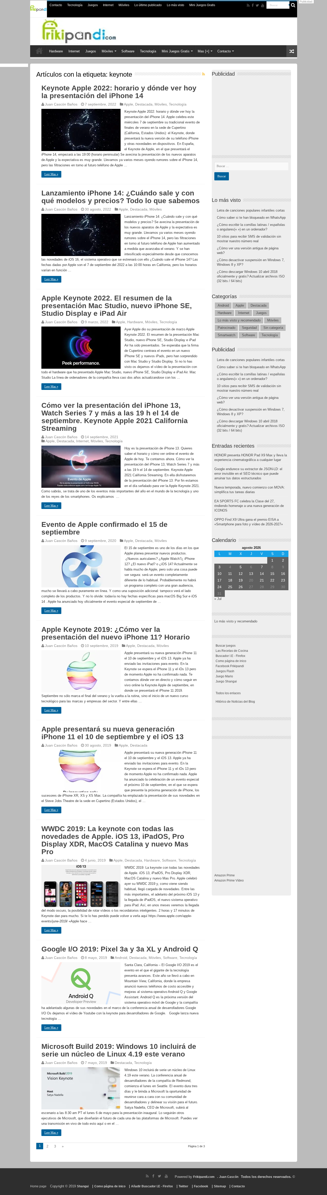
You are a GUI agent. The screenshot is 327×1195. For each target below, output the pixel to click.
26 (241, 587)
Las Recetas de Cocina (232, 651)
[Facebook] (252, 5)
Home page (38, 1186)
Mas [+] (203, 51)
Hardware (56, 51)
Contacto (56, 5)
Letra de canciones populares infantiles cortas (251, 210)
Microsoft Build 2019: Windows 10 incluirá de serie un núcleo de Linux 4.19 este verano (118, 1050)
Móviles (124, 5)
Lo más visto (175, 5)
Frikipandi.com (204, 1177)
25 (230, 587)
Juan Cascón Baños (61, 104)
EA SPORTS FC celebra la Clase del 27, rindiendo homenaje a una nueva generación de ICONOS (249, 505)
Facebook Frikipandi (230, 666)
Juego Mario (224, 676)
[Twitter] (257, 5)
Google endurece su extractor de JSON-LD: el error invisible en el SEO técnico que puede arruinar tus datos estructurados (248, 473)
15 (272, 574)
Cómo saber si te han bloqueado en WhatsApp (251, 217)
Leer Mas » (51, 174)
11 (230, 574)
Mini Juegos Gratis (202, 5)
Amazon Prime (224, 875)
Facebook (201, 1186)
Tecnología (75, 5)
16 (283, 574)
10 (219, 574)
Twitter (183, 1186)
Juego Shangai (226, 681)
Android (121, 958)
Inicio (39, 50)
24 (219, 587)
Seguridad (249, 328)
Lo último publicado (148, 5)
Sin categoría (273, 328)
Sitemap (220, 1186)
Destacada (144, 104)
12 (241, 574)
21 (262, 580)
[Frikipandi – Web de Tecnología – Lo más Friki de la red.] (89, 30)
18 (230, 580)
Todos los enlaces (228, 693)
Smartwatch (226, 335)
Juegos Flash (225, 671)
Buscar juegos (226, 645)
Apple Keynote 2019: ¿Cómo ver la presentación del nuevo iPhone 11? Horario (115, 633)
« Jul (217, 599)
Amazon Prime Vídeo (229, 880)
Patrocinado (226, 328)
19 (241, 580)
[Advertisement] (252, 111)
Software (127, 51)
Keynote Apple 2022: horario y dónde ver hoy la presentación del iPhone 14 (118, 92)
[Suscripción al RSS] (203, 74)
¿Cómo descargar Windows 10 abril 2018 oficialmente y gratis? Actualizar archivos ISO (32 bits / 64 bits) (251, 276)
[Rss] (248, 5)
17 (219, 580)
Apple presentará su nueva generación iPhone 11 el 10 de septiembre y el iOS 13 (112, 733)
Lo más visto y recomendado (239, 320)
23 (283, 580)
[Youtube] (263, 5)
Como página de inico (231, 661)
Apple (128, 104)
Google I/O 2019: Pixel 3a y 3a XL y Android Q (119, 949)
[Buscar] (293, 5)
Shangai (83, 1186)
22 (272, 580)
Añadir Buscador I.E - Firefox (152, 1186)
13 (251, 574)
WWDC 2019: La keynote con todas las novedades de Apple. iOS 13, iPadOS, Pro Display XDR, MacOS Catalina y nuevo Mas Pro (115, 840)
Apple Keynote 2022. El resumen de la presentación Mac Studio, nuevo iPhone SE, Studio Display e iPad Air (116, 305)
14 (262, 574)
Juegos (93, 5)
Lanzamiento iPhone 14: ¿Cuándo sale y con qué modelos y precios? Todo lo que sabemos (120, 197)
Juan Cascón (228, 1177)
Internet (108, 5)
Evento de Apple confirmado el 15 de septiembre (104, 528)
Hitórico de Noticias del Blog (235, 701)
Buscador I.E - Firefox (230, 656)
